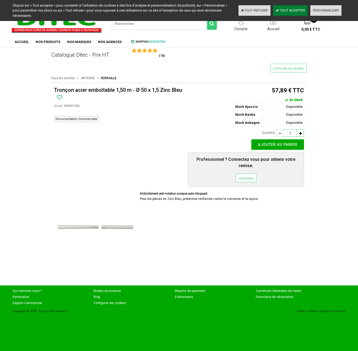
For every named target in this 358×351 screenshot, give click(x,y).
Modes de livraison (107, 291)
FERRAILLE (109, 78)
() (162, 55)
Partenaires (21, 297)
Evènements (184, 297)
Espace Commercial (27, 303)
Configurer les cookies (110, 303)
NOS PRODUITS (48, 42)
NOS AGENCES (110, 42)
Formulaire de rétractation (275, 297)
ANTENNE (88, 78)
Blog (97, 297)
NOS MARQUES (79, 42)
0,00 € (310, 29)
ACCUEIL (22, 42)
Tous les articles (63, 78)
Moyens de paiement (190, 291)
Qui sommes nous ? (27, 291)
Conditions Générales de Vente (278, 291)
